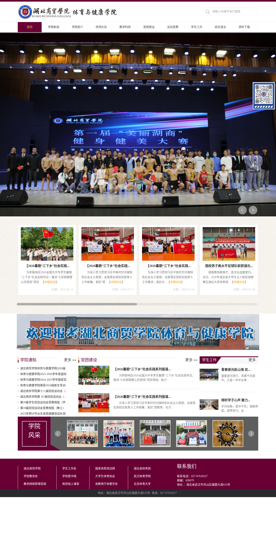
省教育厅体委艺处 (106, 391)
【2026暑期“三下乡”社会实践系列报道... (142, 277)
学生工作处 (69, 376)
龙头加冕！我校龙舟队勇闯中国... (168, 173)
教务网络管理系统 (35, 391)
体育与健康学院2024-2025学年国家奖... (44, 287)
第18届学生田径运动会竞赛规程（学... (44, 310)
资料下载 (244, 27)
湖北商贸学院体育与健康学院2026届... (44, 276)
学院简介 (77, 27)
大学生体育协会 (105, 383)
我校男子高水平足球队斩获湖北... (47, 173)
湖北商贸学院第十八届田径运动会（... (44, 298)
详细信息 (57, 189)
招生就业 (220, 27)
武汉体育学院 (142, 383)
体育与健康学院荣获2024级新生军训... (44, 293)
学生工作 (196, 27)
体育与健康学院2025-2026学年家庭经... (44, 281)
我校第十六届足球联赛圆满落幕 (229, 173)
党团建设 (149, 27)
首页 (30, 27)
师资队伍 (101, 27)
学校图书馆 (69, 383)
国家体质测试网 (105, 376)
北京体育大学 (142, 391)
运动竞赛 (172, 27)
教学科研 (125, 27)
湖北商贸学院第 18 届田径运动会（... (43, 304)
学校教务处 (31, 383)
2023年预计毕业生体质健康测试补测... (44, 321)
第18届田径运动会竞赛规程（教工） (42, 315)
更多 (70, 268)
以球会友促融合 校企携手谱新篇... (107, 173)
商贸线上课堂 (70, 391)
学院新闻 (53, 27)
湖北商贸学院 (32, 376)
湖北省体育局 (142, 376)
